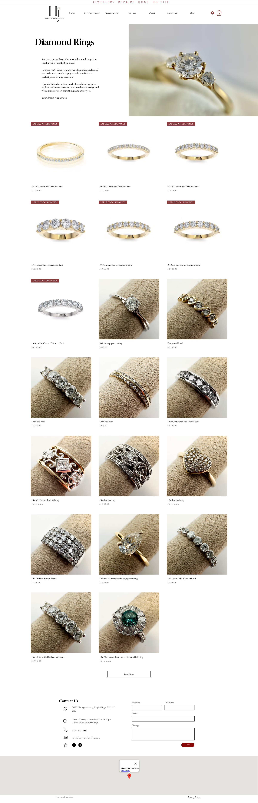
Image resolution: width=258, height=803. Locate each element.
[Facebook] (74, 745)
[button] (219, 13)
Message (135, 725)
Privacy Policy (194, 797)
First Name (137, 702)
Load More (129, 674)
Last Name (169, 702)
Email (134, 714)
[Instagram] (80, 745)
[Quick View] (129, 309)
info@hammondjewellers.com (86, 737)
